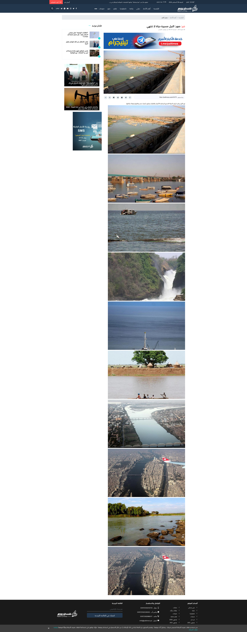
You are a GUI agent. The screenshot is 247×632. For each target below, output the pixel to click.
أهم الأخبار (146, 8)
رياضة (131, 8)
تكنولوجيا (123, 8)
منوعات (101, 8)
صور (108, 8)
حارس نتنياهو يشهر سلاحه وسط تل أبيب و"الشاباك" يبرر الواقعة (77, 51)
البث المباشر (55, 2)
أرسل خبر (67, 2)
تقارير (115, 8)
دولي (138, 8)
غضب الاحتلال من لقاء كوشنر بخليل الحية (77, 42)
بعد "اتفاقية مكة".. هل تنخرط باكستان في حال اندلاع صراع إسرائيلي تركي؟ (83, 83)
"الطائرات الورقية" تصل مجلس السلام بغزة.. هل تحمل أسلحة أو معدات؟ (78, 34)
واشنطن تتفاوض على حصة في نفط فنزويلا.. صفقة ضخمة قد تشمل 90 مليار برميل (82, 107)
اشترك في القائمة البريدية (105, 615)
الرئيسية (156, 8)
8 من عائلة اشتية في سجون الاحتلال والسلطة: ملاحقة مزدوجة (131, 2)
